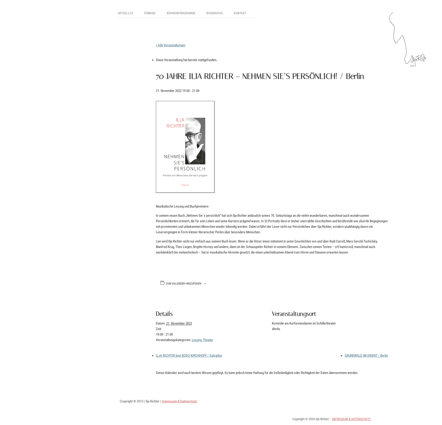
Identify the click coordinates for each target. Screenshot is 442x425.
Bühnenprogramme (181, 13)
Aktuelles (125, 13)
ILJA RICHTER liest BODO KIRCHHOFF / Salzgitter (189, 356)
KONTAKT (240, 13)
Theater (208, 340)
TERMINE (150, 13)
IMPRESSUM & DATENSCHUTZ (351, 419)
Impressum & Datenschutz (179, 401)
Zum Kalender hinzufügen (183, 283)
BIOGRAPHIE (214, 13)
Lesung (196, 340)
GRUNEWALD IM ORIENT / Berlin (366, 356)
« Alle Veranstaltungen (170, 45)
